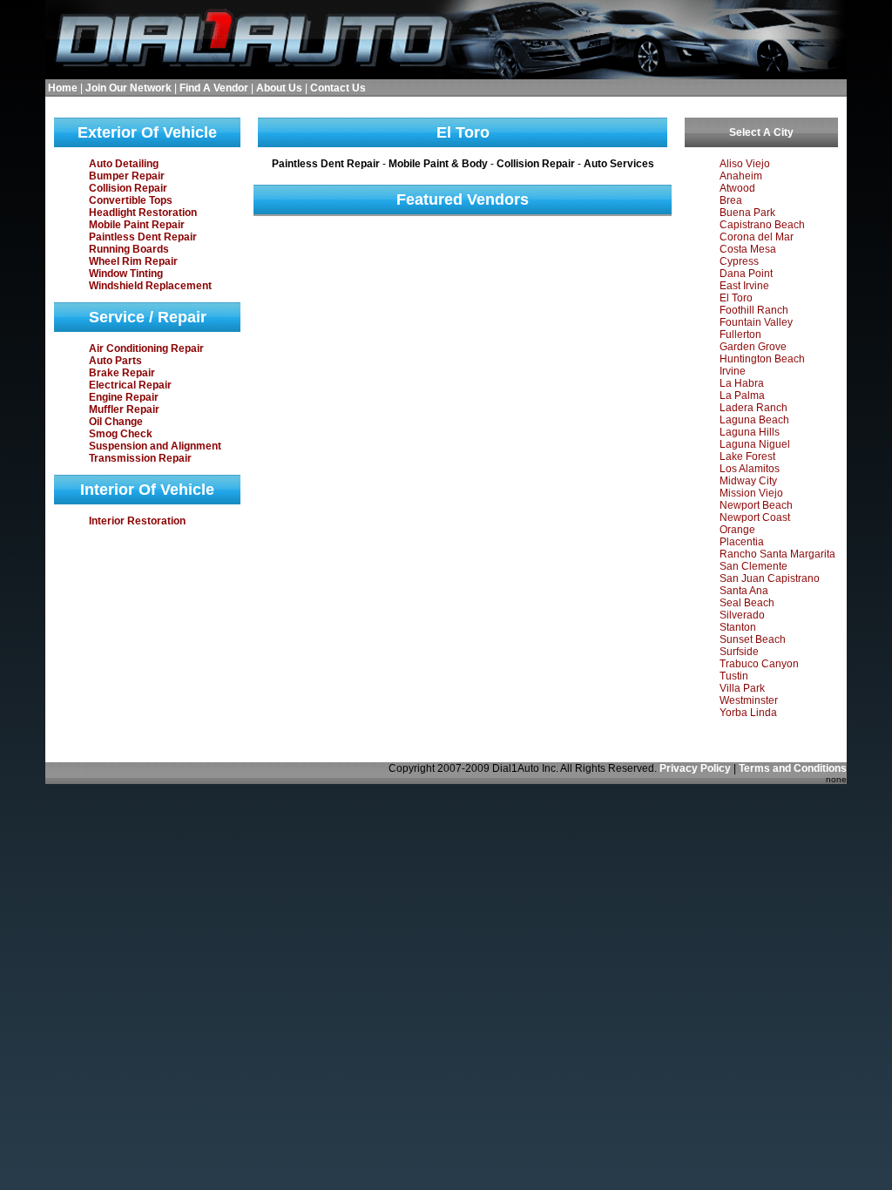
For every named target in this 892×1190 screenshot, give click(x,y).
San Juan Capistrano (770, 578)
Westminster (749, 700)
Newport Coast (755, 517)
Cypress (739, 261)
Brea (731, 200)
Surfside (739, 652)
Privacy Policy (695, 768)
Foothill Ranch (754, 310)
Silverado (742, 615)
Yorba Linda (748, 713)
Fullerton (740, 334)
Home (63, 88)
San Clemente (753, 566)
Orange (737, 530)
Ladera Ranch (753, 408)
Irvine (733, 371)
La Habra (742, 383)
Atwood (737, 188)
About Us (279, 88)
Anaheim (741, 176)
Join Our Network (128, 88)
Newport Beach (756, 505)
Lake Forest (747, 456)
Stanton (738, 627)
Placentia (742, 542)
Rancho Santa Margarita (777, 554)
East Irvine (744, 286)
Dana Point (746, 273)
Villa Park (742, 688)
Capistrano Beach (762, 225)
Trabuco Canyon (759, 664)
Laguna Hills (750, 432)
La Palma (742, 395)
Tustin (734, 676)
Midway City (748, 481)
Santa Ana (744, 591)
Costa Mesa (748, 249)
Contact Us (338, 88)
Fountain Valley (756, 322)
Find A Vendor (213, 88)
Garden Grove (753, 347)
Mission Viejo (751, 493)
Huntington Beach (762, 359)
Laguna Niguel (755, 444)
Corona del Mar (757, 237)
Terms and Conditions (793, 768)
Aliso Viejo (745, 164)
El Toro (736, 298)
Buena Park (747, 212)
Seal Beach (747, 603)
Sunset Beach (753, 639)
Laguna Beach (754, 420)
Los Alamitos (750, 469)
